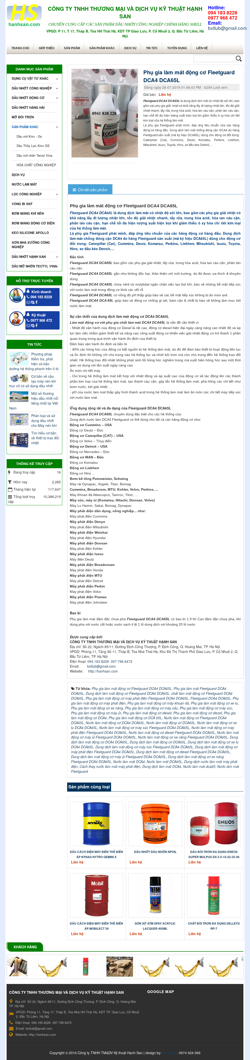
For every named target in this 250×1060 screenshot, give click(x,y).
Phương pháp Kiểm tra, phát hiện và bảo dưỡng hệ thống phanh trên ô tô (34, 361)
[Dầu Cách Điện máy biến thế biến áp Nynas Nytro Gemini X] (96, 823)
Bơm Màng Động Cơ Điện (33, 223)
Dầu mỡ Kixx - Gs (29, 136)
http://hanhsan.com (103, 671)
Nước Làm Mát (24, 184)
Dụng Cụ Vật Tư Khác (30, 78)
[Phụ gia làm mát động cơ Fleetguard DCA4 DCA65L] (105, 112)
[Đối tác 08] (37, 967)
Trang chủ (20, 48)
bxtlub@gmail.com (101, 666)
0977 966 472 (41, 320)
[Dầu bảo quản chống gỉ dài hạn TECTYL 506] (174, 967)
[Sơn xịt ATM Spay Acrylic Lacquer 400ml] (155, 895)
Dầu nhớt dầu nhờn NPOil (155, 852)
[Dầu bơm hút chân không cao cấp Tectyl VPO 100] (208, 967)
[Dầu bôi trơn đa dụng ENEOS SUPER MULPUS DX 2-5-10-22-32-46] (214, 823)
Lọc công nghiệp (27, 194)
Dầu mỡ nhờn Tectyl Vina (34, 155)
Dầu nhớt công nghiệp (32, 88)
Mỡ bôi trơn (23, 117)
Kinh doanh (41, 291)
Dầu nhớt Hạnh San (29, 256)
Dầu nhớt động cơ (28, 97)
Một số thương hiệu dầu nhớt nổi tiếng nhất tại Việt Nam (33, 400)
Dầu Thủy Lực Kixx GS (33, 145)
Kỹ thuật (38, 315)
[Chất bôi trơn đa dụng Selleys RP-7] (214, 895)
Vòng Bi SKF (22, 203)
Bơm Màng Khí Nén (28, 213)
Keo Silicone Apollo (30, 232)
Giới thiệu (46, 48)
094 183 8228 (41, 296)
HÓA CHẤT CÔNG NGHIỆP (36, 165)
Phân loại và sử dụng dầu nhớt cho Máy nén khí (44, 420)
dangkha (169, 1052)
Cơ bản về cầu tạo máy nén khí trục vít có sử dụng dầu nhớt (32, 381)
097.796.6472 (121, 661)
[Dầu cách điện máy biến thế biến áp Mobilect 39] (96, 895)
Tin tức (152, 48)
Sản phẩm (72, 48)
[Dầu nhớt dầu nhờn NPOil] (155, 823)
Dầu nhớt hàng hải (28, 107)
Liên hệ (202, 48)
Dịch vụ (130, 48)
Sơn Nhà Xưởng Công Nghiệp (31, 244)
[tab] (90, 189)
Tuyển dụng (177, 48)
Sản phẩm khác (102, 48)
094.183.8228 (98, 661)
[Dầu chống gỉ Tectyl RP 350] (140, 967)
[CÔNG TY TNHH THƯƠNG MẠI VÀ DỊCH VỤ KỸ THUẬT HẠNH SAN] (24, 14)
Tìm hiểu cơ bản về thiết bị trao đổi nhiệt (45, 438)
